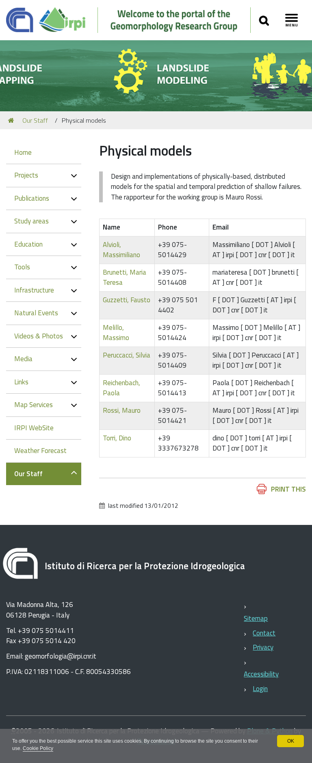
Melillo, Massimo (116, 332)
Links (21, 382)
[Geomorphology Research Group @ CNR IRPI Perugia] (128, 20)
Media (23, 358)
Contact (264, 633)
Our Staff (35, 120)
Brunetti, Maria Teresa (124, 277)
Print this (288, 489)
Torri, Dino (117, 438)
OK (290, 741)
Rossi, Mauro (122, 410)
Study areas (31, 221)
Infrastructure (34, 290)
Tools (22, 267)
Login (260, 688)
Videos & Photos (38, 336)
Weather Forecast (40, 450)
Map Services (33, 404)
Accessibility (261, 674)
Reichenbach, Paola (121, 388)
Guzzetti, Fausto (126, 300)
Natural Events (36, 313)
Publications (31, 198)
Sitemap (256, 618)
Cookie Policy (38, 748)
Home (23, 152)
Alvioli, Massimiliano (121, 249)
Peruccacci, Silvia (126, 355)
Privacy (263, 647)
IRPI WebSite (34, 428)
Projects (26, 175)
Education (28, 244)
